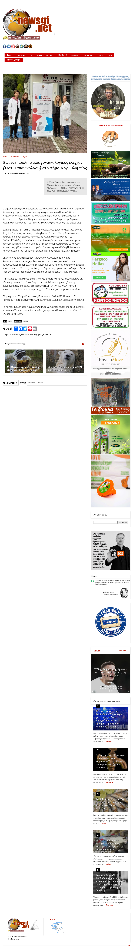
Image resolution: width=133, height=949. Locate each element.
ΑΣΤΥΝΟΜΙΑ (13, 60)
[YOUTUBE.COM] (13, 48)
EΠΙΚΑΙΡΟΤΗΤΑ (24, 55)
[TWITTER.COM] (9, 48)
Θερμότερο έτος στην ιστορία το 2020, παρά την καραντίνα (65, 368)
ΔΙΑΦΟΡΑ (88, 55)
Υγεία (25, 156)
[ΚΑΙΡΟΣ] (22, 48)
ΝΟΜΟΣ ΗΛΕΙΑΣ (45, 55)
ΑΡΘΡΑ (75, 55)
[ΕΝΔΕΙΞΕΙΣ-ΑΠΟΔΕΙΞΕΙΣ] (26, 48)
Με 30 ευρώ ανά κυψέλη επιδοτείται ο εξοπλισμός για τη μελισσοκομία (24, 368)
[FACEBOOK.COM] (4, 48)
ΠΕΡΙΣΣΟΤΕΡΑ (104, 55)
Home (8, 55)
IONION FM (62, 55)
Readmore (110, 682)
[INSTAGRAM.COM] (17, 48)
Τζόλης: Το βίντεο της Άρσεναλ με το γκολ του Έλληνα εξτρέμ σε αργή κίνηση (110, 672)
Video (97, 650)
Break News (15, 156)
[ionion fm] (30, 48)
